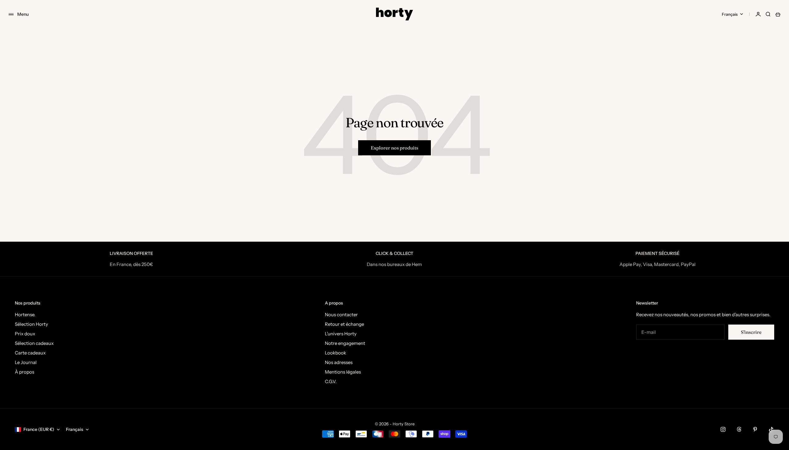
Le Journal (26, 362)
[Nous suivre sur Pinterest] (755, 429)
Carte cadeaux (30, 353)
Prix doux (25, 334)
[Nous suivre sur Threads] (739, 429)
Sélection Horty (31, 324)
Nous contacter (341, 314)
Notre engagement (345, 343)
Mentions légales (343, 372)
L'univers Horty (341, 334)
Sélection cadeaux (34, 343)
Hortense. (25, 314)
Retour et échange (344, 324)
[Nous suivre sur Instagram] (723, 429)
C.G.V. (331, 381)
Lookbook (335, 353)
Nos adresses (339, 362)
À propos (24, 372)
